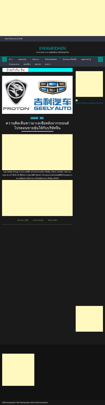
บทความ (35, 59)
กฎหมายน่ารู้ (86, 59)
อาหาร (47, 64)
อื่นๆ (41, 118)
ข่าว (10, 59)
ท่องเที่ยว (27, 64)
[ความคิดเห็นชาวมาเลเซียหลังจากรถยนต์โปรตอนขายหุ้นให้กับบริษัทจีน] (37, 95)
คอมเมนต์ (22, 59)
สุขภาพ (38, 64)
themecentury (42, 402)
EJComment (38, 220)
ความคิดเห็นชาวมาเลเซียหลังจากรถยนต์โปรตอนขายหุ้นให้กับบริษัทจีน (37, 125)
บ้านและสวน (14, 64)
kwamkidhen (52, 48)
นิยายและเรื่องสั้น (70, 59)
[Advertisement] (52, 18)
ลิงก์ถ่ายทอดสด (51, 59)
